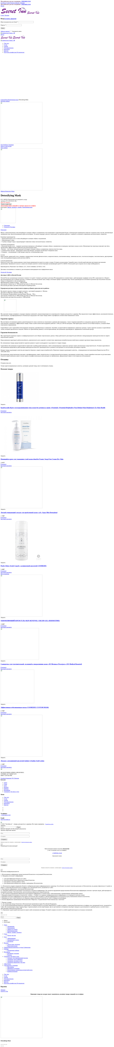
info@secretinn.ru (5, 819)
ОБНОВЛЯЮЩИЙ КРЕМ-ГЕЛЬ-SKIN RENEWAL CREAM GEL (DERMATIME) (30, 621)
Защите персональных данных (26, 842)
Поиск (18, 827)
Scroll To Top (4, 991)
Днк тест (6, 797)
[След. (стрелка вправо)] (3, 916)
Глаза (5, 784)
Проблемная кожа (13, 99)
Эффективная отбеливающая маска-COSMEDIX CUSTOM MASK (25, 707)
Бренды (6, 805)
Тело (5, 785)
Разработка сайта (49, 824)
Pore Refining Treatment (7, 144)
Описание (7, 225)
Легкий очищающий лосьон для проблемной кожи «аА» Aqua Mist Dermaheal (29, 512)
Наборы (6, 788)
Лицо (6, 99)
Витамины (7, 790)
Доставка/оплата (8, 802)
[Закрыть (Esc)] (1, 1044)
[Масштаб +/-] (6, 1044)
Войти (2, 28)
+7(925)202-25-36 (26, 1)
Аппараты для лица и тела (11, 791)
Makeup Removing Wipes (7, 191)
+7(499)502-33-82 (57, 853)
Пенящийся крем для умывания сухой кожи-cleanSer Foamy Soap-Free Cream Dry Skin (32, 459)
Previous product (5, 101)
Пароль (3, 25)
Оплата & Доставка (9, 227)
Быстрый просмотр (6, 412)
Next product (4, 147)
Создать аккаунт (10, 19)
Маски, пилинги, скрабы (14, 207)
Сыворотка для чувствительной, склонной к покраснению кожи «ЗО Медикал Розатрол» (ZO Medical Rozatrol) (41, 664)
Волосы (6, 787)
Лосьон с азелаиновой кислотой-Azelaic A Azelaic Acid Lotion (22, 761)
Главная (3, 99)
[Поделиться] (3, 1044)
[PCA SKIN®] (8, 222)
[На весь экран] (4, 1044)
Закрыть (3, 990)
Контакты (7, 803)
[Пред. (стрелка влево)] (1, 916)
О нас (5, 799)
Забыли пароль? (5, 31)
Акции (6, 800)
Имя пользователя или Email (9, 22)
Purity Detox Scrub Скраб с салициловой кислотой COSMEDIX (23, 566)
